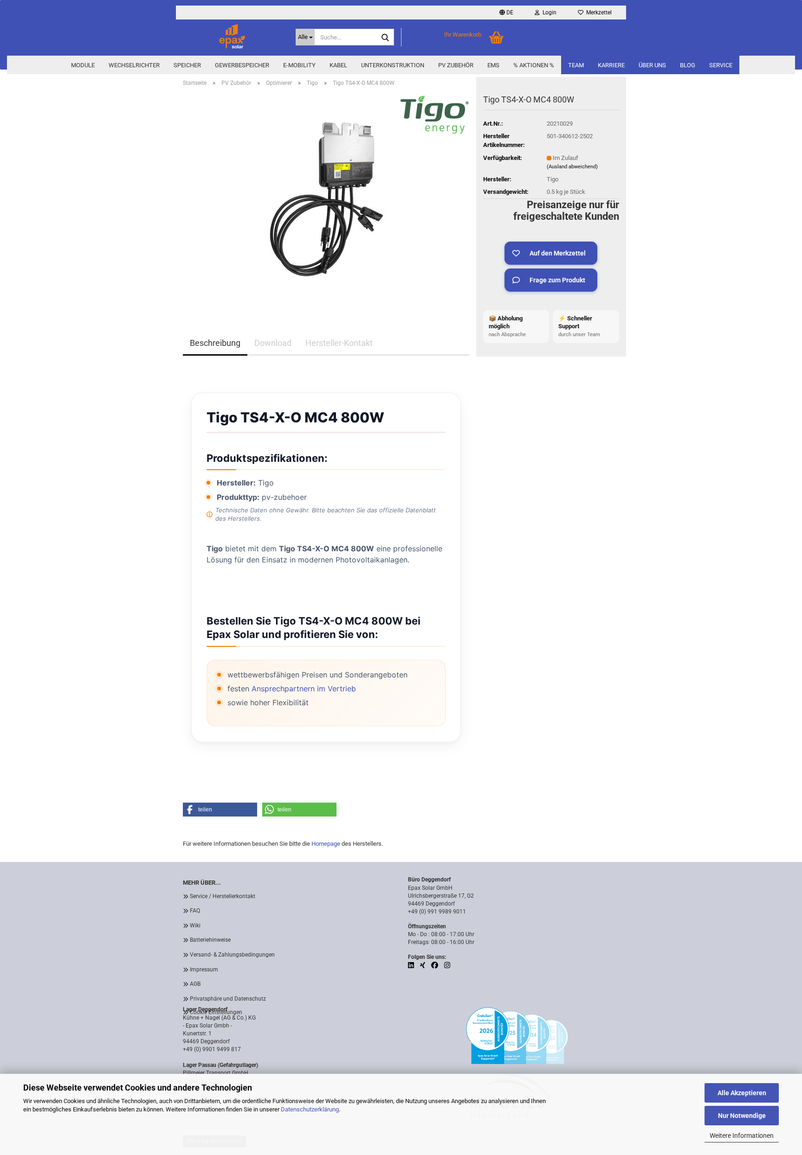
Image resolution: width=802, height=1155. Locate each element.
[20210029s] (326, 198)
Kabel (338, 65)
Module (83, 65)
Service (720, 65)
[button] (506, 12)
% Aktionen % (533, 65)
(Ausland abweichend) (572, 167)
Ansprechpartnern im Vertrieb (304, 688)
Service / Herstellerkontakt (222, 896)
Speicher (187, 65)
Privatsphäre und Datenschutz (228, 998)
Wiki (195, 925)
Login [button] (548, 12)
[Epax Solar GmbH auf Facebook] (435, 965)
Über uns (652, 65)
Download (272, 343)
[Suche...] (385, 37)
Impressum (204, 969)
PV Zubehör (455, 65)
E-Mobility (299, 65)
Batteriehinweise (210, 940)
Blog (687, 65)
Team (576, 65)
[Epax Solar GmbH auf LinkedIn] (411, 965)
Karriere (611, 65)
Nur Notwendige (742, 1115)
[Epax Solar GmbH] (232, 37)
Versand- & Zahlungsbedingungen (232, 954)
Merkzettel (597, 12)
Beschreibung (215, 343)
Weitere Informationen (742, 1135)
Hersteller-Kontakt (339, 343)
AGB (195, 984)
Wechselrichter (134, 65)
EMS (493, 65)
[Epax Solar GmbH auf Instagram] (447, 965)
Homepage (325, 843)
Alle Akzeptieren (742, 1093)
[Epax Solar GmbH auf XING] (423, 965)
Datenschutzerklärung (310, 1109)
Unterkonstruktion (392, 65)
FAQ (195, 910)
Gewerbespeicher (242, 65)
